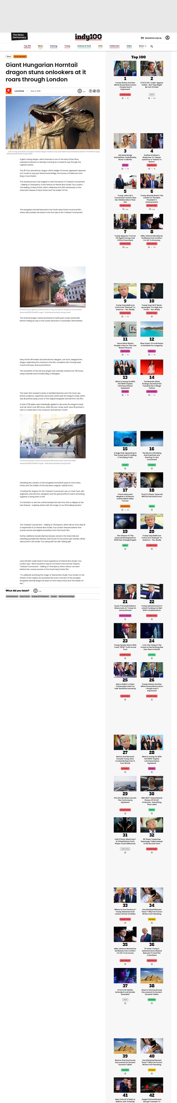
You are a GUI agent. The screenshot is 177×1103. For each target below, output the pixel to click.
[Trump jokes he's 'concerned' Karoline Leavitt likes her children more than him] (125, 181)
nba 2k (152, 810)
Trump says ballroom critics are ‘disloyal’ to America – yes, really (125, 307)
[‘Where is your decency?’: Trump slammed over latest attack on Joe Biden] (125, 895)
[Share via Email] (98, 91)
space (152, 506)
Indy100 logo (88, 37)
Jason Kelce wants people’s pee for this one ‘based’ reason (125, 345)
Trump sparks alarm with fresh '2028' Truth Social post (125, 647)
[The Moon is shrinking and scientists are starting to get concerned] (151, 438)
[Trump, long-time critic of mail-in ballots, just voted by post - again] (125, 1085)
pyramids (152, 1000)
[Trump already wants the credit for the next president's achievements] (151, 181)
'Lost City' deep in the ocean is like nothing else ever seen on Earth (152, 647)
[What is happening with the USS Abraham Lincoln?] (125, 783)
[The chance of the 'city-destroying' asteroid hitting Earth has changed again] (125, 521)
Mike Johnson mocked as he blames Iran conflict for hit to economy (152, 238)
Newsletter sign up (153, 38)
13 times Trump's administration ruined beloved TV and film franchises (152, 952)
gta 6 (152, 95)
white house (152, 960)
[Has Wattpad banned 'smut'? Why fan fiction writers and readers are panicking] (151, 895)
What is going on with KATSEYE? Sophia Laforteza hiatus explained (125, 384)
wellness (152, 351)
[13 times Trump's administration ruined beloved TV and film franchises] (151, 934)
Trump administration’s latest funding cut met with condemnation (151, 608)
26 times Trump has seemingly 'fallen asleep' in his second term (152, 841)
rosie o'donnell (125, 616)
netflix (125, 165)
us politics (125, 768)
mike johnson (151, 244)
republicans (152, 165)
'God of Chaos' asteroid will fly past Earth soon (152, 495)
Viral (100, 46)
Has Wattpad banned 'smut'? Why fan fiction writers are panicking (151, 911)
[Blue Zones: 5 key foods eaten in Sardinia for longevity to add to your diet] (151, 329)
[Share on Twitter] (94, 91)
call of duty (125, 849)
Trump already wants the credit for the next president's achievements (151, 198)
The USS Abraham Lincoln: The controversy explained (125, 800)
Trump (67, 46)
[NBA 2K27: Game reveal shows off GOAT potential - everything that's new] (151, 783)
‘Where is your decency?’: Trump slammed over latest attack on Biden (125, 911)
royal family (125, 506)
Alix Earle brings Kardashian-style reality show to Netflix (125, 157)
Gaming (53, 46)
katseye (125, 391)
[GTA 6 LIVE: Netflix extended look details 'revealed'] (125, 975)
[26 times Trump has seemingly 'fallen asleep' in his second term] (151, 824)
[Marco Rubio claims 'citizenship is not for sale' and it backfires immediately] (125, 669)
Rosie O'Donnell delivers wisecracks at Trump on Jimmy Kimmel (125, 608)
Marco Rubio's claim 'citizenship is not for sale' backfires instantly (125, 686)
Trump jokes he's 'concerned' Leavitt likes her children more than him (125, 198)
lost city (152, 655)
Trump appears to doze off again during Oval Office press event (125, 238)
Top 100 (27, 46)
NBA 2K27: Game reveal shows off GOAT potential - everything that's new (151, 801)
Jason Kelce (125, 351)
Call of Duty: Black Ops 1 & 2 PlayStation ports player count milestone (125, 841)
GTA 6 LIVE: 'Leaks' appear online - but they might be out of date (151, 85)
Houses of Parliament (40, 596)
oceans (125, 465)
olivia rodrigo (151, 391)
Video (129, 46)
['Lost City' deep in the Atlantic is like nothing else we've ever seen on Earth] (151, 630)
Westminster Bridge (66, 596)
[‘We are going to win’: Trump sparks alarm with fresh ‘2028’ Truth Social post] (125, 630)
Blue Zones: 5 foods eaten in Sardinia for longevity (151, 344)
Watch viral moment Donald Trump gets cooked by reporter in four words (125, 760)
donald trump (125, 95)
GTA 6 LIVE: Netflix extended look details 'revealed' (125, 992)
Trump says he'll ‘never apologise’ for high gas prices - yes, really (151, 307)
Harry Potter (25, 596)
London (54, 596)
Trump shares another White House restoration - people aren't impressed (125, 86)
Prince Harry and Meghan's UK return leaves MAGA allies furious (125, 497)
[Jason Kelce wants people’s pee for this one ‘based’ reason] (125, 329)
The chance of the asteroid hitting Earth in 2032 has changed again (125, 538)
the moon (152, 465)
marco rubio (125, 696)
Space (125, 545)
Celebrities (114, 46)
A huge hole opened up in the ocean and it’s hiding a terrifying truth (125, 455)
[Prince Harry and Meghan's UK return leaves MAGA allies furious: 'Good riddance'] (125, 480)
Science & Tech (84, 46)
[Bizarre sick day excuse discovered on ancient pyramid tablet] (151, 975)
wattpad (152, 919)
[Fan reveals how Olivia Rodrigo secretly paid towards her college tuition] (151, 367)
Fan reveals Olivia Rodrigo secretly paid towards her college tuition (151, 384)
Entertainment (20, 57)
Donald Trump (125, 313)
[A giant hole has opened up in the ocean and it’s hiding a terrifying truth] (125, 438)
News (40, 46)
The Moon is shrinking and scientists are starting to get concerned (151, 456)
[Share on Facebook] (90, 91)
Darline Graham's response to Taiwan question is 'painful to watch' (152, 158)
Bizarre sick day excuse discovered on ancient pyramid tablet (152, 992)
